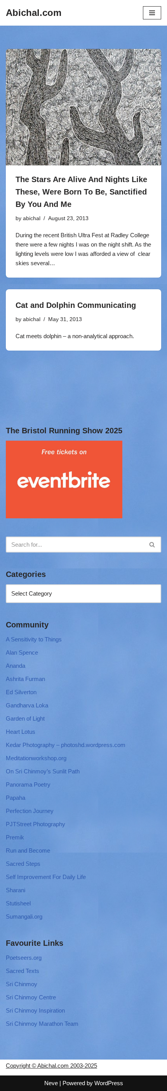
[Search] (152, 544)
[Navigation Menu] (152, 12)
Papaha (15, 797)
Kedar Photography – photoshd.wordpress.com (65, 745)
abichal (31, 218)
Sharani (15, 890)
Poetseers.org (24, 957)
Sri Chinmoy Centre (31, 997)
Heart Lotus (20, 731)
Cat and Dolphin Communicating (76, 305)
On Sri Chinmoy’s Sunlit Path (43, 771)
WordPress (108, 1083)
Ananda (15, 665)
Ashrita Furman (25, 679)
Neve (51, 1083)
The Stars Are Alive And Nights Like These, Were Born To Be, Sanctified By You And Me (81, 191)
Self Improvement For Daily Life (46, 877)
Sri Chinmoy (21, 984)
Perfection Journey (30, 811)
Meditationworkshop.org (36, 758)
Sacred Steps (23, 863)
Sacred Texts (22, 971)
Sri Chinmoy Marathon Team (42, 1023)
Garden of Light (25, 718)
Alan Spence (22, 652)
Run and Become (28, 850)
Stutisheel (18, 903)
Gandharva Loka (27, 705)
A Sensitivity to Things (34, 639)
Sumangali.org (24, 916)
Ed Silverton (21, 692)
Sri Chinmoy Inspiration (35, 1010)
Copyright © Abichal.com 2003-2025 (51, 1065)
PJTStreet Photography (35, 824)
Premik (15, 837)
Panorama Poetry (28, 784)
